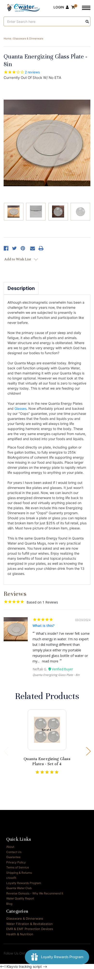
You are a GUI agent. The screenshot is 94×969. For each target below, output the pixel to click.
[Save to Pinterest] (22, 248)
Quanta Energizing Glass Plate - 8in (56, 675)
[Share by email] (32, 248)
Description (21, 288)
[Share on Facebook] (6, 248)
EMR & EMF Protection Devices (29, 929)
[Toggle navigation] (86, 8)
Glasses (20, 408)
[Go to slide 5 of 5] (6, 751)
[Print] (41, 248)
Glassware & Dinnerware (24, 918)
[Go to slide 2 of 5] (88, 751)
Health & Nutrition (19, 934)
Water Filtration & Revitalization (29, 924)
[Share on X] (14, 248)
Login (59, 7)
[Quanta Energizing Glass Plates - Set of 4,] (47, 729)
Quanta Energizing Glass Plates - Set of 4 (47, 761)
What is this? (43, 625)
